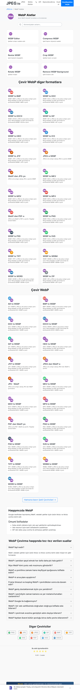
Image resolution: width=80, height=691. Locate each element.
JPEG (23, 2)
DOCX (57, 638)
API (40, 2)
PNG (11, 632)
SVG (22, 638)
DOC (45, 638)
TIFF (69, 632)
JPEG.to (9, 9)
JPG (23, 632)
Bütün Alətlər (30, 3)
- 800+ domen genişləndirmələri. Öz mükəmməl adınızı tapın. (40, 684)
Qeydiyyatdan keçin (67, 3)
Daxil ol (58, 3)
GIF (46, 632)
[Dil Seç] (36, 2)
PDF (33, 638)
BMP (57, 632)
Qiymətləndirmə (49, 2)
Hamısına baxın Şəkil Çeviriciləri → (40, 500)
